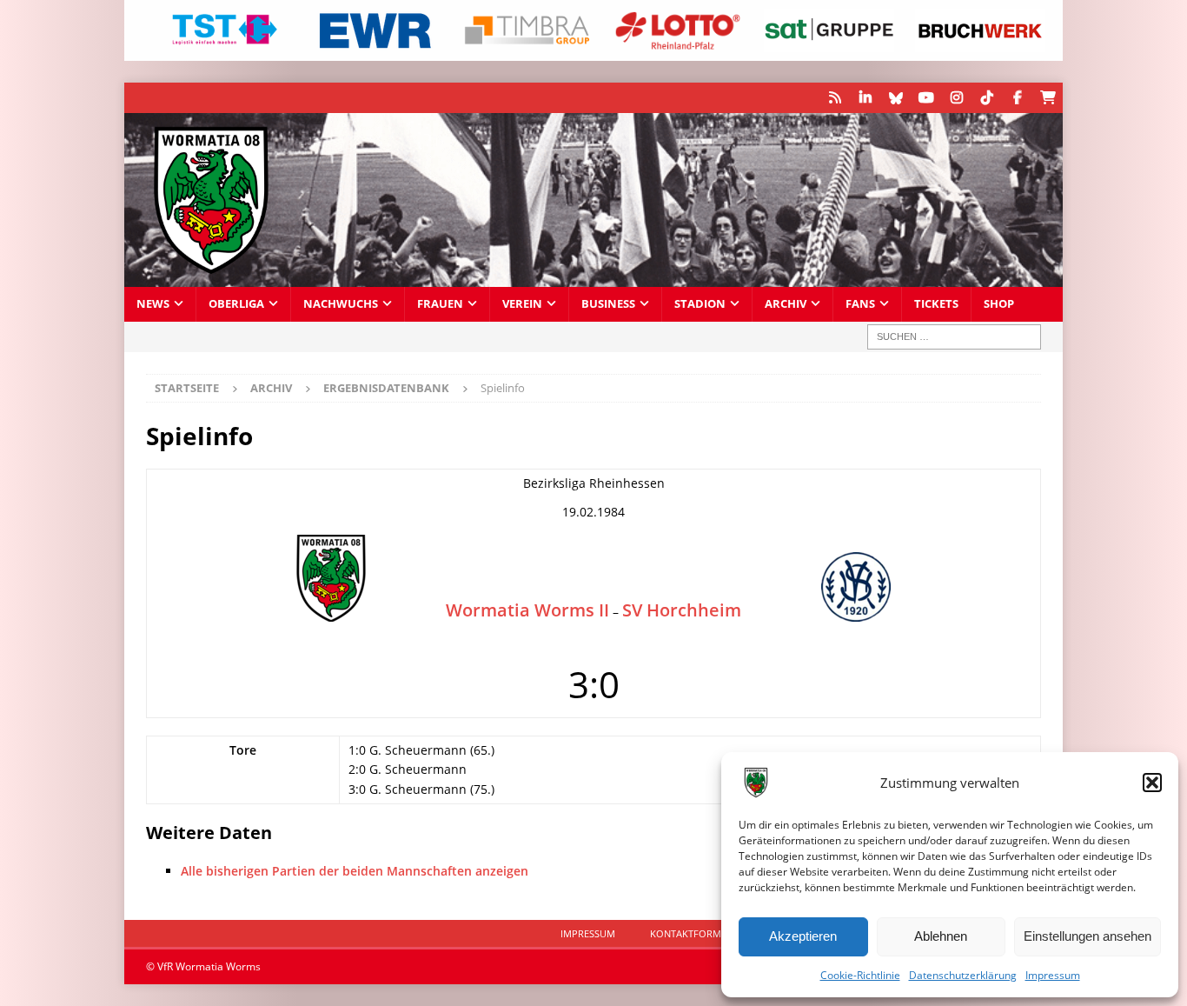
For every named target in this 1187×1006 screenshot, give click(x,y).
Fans (860, 303)
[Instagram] (956, 98)
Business (608, 303)
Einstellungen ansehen (1087, 936)
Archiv (785, 303)
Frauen (440, 303)
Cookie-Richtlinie (860, 975)
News (152, 303)
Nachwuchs (340, 303)
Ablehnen (940, 936)
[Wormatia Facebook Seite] (1017, 98)
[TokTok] (986, 98)
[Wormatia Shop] (1047, 98)
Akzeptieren (803, 936)
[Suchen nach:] (954, 337)
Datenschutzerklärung (963, 975)
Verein (522, 303)
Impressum (1052, 975)
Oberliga (236, 303)
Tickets (936, 303)
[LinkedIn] (865, 98)
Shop (999, 303)
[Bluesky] (895, 98)
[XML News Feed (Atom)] (834, 98)
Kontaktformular (698, 933)
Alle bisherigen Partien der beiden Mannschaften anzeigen (354, 871)
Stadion (700, 303)
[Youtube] (926, 98)
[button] (1152, 782)
